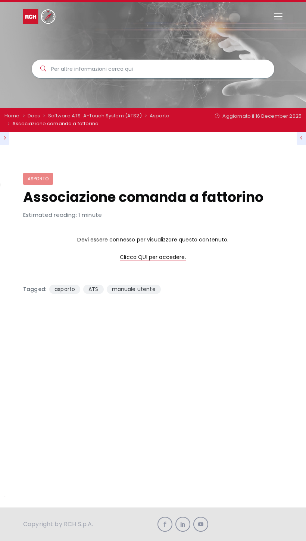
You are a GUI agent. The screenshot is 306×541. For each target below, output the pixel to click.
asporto (64, 289)
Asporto (38, 178)
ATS (93, 289)
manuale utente (134, 289)
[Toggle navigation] (278, 16)
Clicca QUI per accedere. (153, 257)
